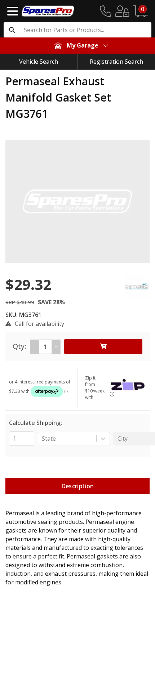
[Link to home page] (48, 11)
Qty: (35, 346)
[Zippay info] (112, 394)
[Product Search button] (12, 29)
